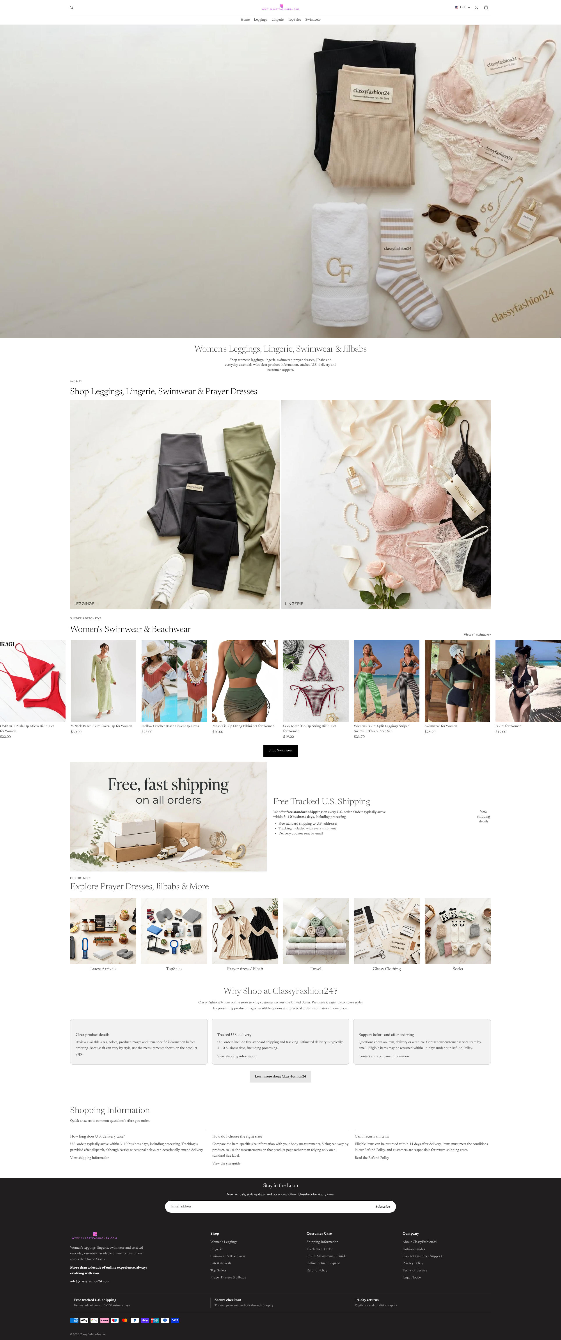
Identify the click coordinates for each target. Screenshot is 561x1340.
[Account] (476, 7)
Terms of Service (415, 1270)
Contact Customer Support (422, 1256)
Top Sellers (218, 1270)
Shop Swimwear (281, 750)
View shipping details (483, 816)
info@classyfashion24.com (89, 1281)
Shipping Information (322, 1242)
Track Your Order (320, 1249)
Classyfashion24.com (93, 1334)
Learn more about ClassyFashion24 (280, 1076)
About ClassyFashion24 (420, 1242)
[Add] (200, 715)
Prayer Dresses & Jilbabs (228, 1277)
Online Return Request (323, 1263)
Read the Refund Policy (372, 1158)
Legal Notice (412, 1277)
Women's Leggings (223, 1242)
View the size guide (226, 1163)
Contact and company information (384, 1056)
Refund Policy (317, 1270)
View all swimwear (477, 635)
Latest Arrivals (220, 1263)
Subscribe (382, 1207)
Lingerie (216, 1249)
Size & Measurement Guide (326, 1256)
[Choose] (59, 715)
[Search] (71, 7)
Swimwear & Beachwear (227, 1256)
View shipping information (236, 1056)
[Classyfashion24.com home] (94, 1236)
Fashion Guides (414, 1249)
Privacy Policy (413, 1263)
